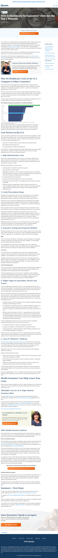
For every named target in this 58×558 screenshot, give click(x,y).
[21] (29, 322)
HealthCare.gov (21, 551)
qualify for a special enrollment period (24, 403)
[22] (1, 344)
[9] (11, 161)
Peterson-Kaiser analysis (14, 46)
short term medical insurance (8, 444)
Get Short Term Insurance (20, 71)
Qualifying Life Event (49, 69)
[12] (14, 219)
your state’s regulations (18, 445)
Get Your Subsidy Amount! (10, 423)
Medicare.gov (39, 550)
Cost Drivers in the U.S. (50, 53)
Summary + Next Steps (50, 59)
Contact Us (37, 538)
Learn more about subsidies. (13, 420)
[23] (33, 346)
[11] (20, 203)
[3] (10, 96)
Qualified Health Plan (49, 63)
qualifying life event (12, 404)
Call (11, 524)
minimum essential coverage (24, 397)
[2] (16, 89)
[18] (33, 277)
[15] (37, 255)
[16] (18, 262)
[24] (3, 374)
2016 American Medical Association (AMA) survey (14, 342)
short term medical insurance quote (15, 495)
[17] (29, 270)
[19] (27, 290)
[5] (36, 129)
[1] (28, 46)
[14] (35, 247)
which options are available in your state (26, 492)
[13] (21, 241)
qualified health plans (9, 396)
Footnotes (4, 532)
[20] (11, 299)
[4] (32, 102)
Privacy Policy (30, 538)
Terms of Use (21, 538)
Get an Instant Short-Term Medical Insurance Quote (21, 468)
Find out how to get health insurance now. (11, 408)
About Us (14, 538)
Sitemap (44, 538)
